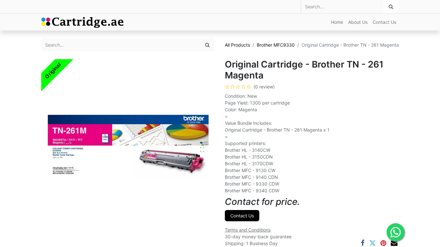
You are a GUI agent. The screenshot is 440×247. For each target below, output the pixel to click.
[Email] (394, 243)
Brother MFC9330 (276, 45)
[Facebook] (363, 243)
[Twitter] (372, 243)
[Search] (391, 6)
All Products (237, 45)
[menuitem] (337, 22)
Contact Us (242, 215)
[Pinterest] (383, 243)
